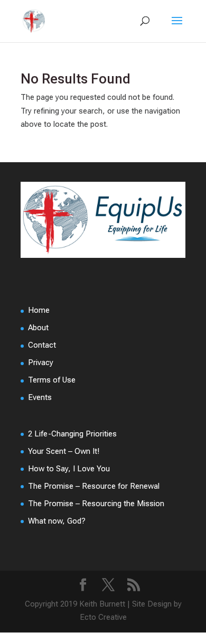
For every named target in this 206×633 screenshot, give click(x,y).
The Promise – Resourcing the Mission (96, 503)
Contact (42, 345)
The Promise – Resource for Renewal (94, 486)
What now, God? (57, 521)
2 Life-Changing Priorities (72, 434)
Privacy (40, 362)
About (38, 327)
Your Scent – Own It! (63, 451)
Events (40, 397)
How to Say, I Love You (69, 468)
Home (39, 310)
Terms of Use (52, 380)
